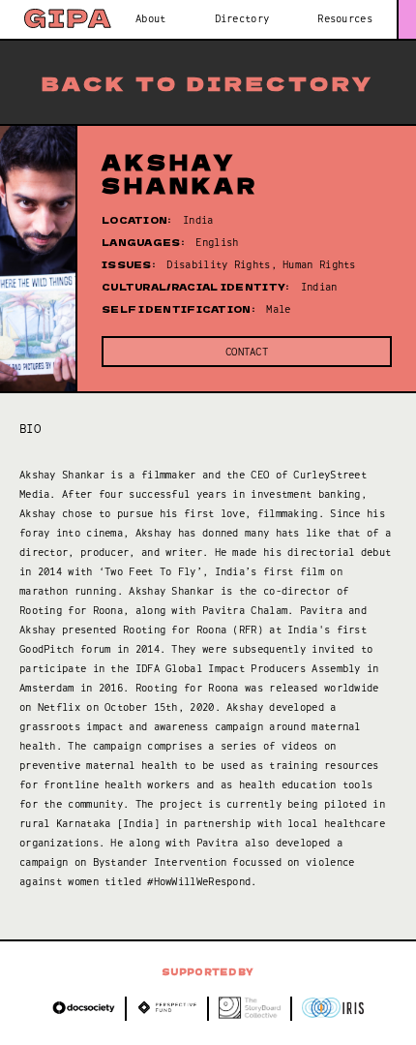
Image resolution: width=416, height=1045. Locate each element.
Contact (246, 351)
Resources (344, 18)
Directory (242, 18)
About (150, 18)
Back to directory (208, 83)
